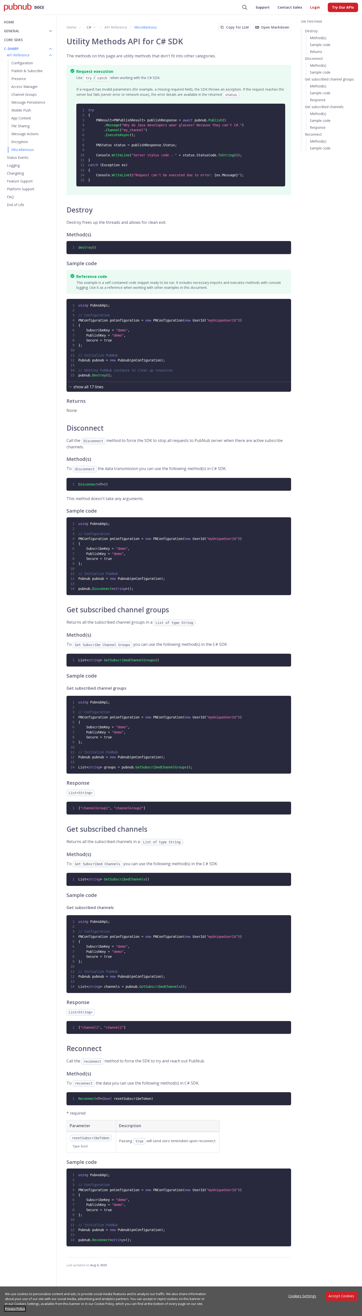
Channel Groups (24, 94)
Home (9, 22)
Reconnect (313, 134)
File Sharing (20, 126)
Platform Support (20, 189)
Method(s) (318, 37)
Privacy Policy (15, 1308)
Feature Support (20, 181)
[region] (181, 1301)
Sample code (320, 44)
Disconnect (314, 58)
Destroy (311, 31)
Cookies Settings (302, 1296)
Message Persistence (28, 102)
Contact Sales (290, 7)
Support (263, 7)
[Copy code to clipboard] (281, 108)
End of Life (15, 204)
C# (89, 27)
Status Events (18, 157)
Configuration (22, 63)
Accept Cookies (341, 1296)
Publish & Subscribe (27, 70)
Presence (18, 78)
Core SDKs (13, 39)
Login (315, 7)
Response (318, 99)
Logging (13, 165)
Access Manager (24, 86)
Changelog (15, 173)
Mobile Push (21, 110)
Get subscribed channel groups (329, 79)
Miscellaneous (22, 149)
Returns (316, 51)
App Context (21, 118)
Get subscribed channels (324, 106)
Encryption (19, 141)
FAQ (10, 197)
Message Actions (25, 133)
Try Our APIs (343, 7)
